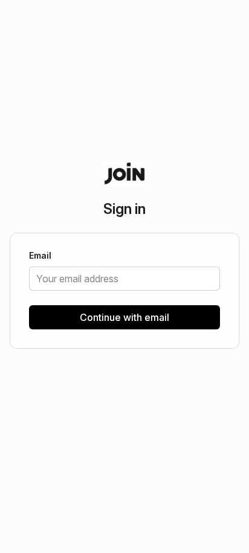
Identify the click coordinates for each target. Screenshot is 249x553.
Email (40, 256)
